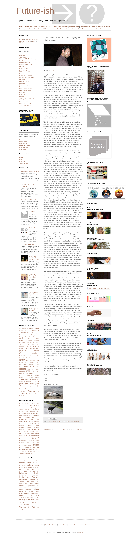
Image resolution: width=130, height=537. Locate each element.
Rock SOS (31, 369)
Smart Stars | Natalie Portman (30, 171)
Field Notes (62, 421)
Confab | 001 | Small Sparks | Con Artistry (33, 276)
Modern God (22, 487)
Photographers (23, 445)
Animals (37, 328)
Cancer (21, 338)
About (42, 524)
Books (21, 157)
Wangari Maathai (34, 505)
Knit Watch (29, 435)
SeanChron (22, 100)
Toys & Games (23, 163)
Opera (21, 495)
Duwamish (29, 467)
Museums (29, 489)
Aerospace (25, 328)
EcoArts (30, 415)
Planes (37, 362)
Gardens (37, 425)
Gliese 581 (28, 348)
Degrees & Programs (25, 64)
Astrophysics (35, 333)
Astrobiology (35, 330)
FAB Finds (22, 66)
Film (35, 423)
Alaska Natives (23, 461)
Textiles (21, 453)
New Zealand (69, 421)
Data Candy (29, 29)
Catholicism (22, 465)
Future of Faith (30, 471)
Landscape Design (33, 437)
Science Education (33, 375)
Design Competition (24, 413)
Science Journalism (34, 377)
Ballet (37, 461)
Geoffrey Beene (25, 427)
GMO (25, 344)
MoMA (31, 439)
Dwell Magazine (23, 415)
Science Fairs (23, 377)
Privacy (70, 524)
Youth (21, 509)
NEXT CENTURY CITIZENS (88, 27)
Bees (20, 335)
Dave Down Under (53, 421)
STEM (28, 371)
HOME (21, 27)
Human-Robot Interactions (29, 350)
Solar (26, 383)
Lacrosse (21, 483)
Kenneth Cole (22, 435)
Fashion (68, 29)
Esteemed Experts (24, 145)
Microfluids (21, 357)
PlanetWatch (22, 364)
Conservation (24, 340)
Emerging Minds (24, 147)
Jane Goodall (30, 356)
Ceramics (22, 411)
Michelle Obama (24, 485)
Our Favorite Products (27, 244)
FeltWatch (30, 423)
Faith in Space (36, 467)
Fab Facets (24, 417)
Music (21, 159)
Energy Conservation (34, 340)
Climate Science (33, 338)
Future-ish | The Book (25, 75)
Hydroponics (22, 352)
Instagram (35, 39)
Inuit (38, 479)
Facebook (28, 39)
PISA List (22, 92)
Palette (60, 524)
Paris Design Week (33, 442)
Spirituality (31, 499)
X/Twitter (22, 43)
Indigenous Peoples (29, 477)
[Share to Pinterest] (56, 419)
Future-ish (35, 10)
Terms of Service (85, 524)
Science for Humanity (25, 381)
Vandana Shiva (27, 503)
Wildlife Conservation (49, 29)
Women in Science (29, 507)
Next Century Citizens (25, 88)
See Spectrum (23, 101)
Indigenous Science (27, 479)
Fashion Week (22, 423)
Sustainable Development (27, 451)
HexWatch (22, 83)
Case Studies (23, 57)
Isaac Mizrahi (35, 433)
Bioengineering (35, 335)
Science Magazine (25, 379)
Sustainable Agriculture (29, 389)
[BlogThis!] (50, 419)
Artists (21, 409)
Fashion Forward (33, 421)
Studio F (76, 524)
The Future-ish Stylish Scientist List (33, 294)
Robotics (36, 366)
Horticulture (22, 431)
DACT (34, 411)
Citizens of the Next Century (27, 59)
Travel (21, 503)
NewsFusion (100, 29)
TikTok (34, 41)
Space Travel (82, 29)
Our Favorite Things (25, 90)
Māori (31, 491)
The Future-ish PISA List (28, 200)
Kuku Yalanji (30, 481)
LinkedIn (21, 41)
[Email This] (49, 419)
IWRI (38, 471)
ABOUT (26, 27)
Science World (35, 379)
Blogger (80, 532)
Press (65, 524)
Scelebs (21, 140)
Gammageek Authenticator (27, 77)
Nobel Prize (35, 493)
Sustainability (34, 387)
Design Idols (23, 141)
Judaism (21, 481)
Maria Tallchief (60, 29)
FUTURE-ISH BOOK (104, 27)
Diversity (22, 467)
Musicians (31, 440)
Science (76, 421)
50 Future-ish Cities (25, 72)
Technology (22, 391)
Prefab (29, 445)
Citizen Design (29, 411)
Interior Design (24, 433)
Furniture (29, 425)
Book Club (22, 55)
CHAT (37, 463)
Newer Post (47, 429)
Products (22, 161)
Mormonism (22, 489)
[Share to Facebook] (54, 419)
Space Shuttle (34, 383)
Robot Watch (37, 29)
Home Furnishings (33, 429)
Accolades (48, 524)
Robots (74, 29)
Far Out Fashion (33, 419)
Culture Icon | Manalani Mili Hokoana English (34, 257)
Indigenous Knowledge (29, 475)
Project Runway (30, 447)
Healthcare (36, 348)
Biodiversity (26, 335)
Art (38, 408)
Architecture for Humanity (27, 408)
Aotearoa (32, 461)
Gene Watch (31, 344)
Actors (21, 403)
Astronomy (24, 333)
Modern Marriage (33, 487)
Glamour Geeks (24, 81)
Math (37, 356)
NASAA (37, 491)
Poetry (27, 497)
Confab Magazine (24, 62)
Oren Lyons (29, 495)
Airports (31, 328)
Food (32, 469)
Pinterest (28, 41)
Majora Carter (91, 29)
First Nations (24, 469)
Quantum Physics (34, 364)
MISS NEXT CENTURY (61, 27)
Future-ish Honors (24, 74)
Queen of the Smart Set (26, 98)
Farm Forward (23, 68)
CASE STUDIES (74, 27)
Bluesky (21, 39)
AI (20, 328)
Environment (30, 342)
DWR (37, 411)
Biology (21, 337)
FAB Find (36, 415)
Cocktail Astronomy (25, 61)
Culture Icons (23, 143)
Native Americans (25, 493)
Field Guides (23, 70)
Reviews (21, 96)
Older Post (79, 429)
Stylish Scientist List (25, 105)
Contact (54, 524)
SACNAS (32, 497)
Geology (29, 346)
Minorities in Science (32, 357)
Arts (25, 409)
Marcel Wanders (23, 439)
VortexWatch (30, 453)
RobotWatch (25, 366)
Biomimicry (36, 337)
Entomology (22, 342)
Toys (25, 453)
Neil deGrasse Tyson (32, 360)
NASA (22, 360)
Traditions (37, 501)
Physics (31, 362)
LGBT (37, 481)
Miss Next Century (24, 85)
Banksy (30, 409)
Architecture (33, 405)
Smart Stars (22, 149)
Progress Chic (23, 94)
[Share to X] (52, 419)
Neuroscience (23, 362)
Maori (27, 483)
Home (63, 429)
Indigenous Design (33, 431)
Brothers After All (26, 463)
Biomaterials (28, 336)
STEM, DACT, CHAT (25, 103)
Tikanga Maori (28, 501)
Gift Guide (22, 79)
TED (38, 451)
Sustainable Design (33, 449)
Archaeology (22, 330)
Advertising (28, 403)
